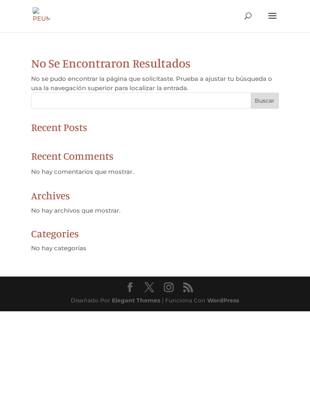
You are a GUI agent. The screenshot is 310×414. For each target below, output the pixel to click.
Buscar (264, 100)
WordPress (223, 300)
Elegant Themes (136, 300)
